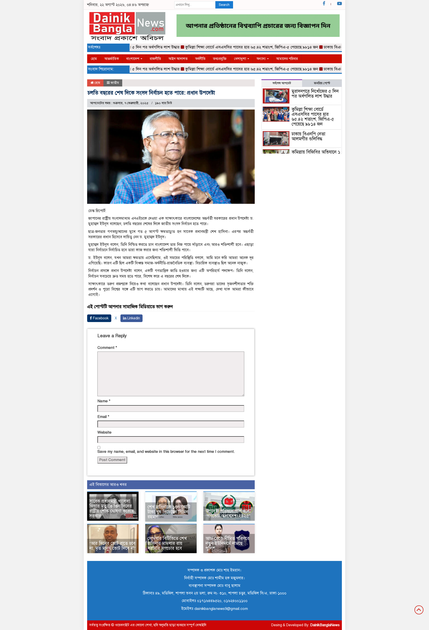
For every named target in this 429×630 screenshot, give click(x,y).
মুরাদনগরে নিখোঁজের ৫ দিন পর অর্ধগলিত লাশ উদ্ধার (315, 93)
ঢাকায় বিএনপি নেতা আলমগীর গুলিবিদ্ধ (308, 136)
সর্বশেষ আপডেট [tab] (282, 83)
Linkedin (133, 318)
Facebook (100, 318)
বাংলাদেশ (133, 59)
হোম (94, 59)
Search (224, 5)
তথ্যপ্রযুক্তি (220, 59)
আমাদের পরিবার (287, 59)
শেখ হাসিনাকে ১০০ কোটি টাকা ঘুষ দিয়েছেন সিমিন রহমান (168, 512)
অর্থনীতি (200, 59)
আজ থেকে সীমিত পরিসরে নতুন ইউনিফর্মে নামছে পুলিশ (227, 543)
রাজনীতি (155, 59)
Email (103, 416)
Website (104, 432)
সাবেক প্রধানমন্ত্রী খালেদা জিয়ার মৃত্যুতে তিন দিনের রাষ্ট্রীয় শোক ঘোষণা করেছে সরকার (111, 508)
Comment (107, 347)
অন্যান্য (262, 59)
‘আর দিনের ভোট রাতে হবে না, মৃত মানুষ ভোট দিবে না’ (112, 546)
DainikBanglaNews (325, 625)
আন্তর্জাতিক (111, 59)
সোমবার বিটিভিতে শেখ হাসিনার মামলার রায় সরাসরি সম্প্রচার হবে (167, 543)
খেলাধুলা (240, 59)
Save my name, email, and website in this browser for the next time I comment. (166, 451)
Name (103, 401)
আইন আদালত (178, 59)
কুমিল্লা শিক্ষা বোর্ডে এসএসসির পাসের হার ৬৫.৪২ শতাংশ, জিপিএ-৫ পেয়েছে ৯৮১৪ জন (240, 47)
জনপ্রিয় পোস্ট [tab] (322, 83)
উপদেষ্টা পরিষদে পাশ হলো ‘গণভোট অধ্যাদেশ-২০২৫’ (228, 513)
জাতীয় (115, 83)
